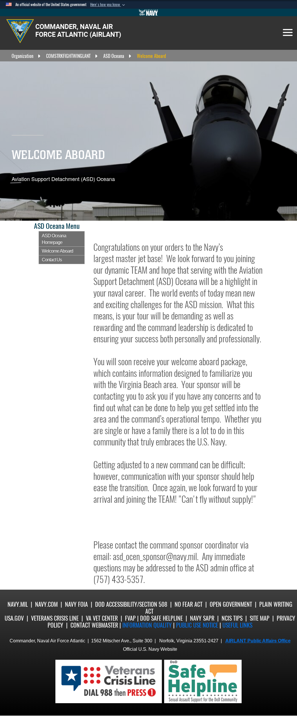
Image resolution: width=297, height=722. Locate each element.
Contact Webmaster (94, 625)
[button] (108, 5)
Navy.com (46, 604)
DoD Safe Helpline (161, 618)
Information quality (147, 625)
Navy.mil (18, 604)
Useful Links (237, 625)
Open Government (231, 604)
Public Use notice (197, 625)
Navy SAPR (202, 618)
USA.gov (14, 618)
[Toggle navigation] (287, 32)
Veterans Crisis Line (55, 618)
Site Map (259, 618)
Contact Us (52, 259)
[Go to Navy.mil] (148, 12)
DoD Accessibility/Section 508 (131, 604)
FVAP (130, 618)
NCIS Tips (232, 618)
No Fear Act (188, 604)
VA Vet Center (102, 618)
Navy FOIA (76, 604)
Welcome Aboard (57, 250)
